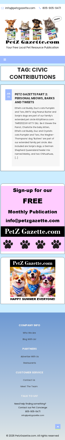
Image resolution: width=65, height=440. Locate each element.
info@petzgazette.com (32, 415)
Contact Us (30, 380)
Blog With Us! (30, 339)
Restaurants (30, 362)
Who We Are (30, 332)
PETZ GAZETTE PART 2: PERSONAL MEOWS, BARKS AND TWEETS (35, 98)
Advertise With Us (30, 356)
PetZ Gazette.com (32, 42)
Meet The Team (30, 386)
